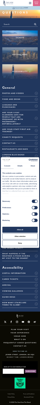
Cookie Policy (11, 394)
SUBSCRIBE (30, 371)
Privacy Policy (11, 397)
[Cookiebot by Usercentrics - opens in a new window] (29, 160)
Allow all (20, 230)
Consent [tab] (7, 166)
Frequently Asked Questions (20, 343)
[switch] (35, 207)
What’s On (20, 339)
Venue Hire (20, 336)
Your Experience (20, 333)
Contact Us (20, 346)
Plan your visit (20, 329)
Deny (20, 243)
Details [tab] (20, 166)
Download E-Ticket (29, 397)
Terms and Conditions (29, 394)
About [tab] (33, 166)
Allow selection (20, 236)
